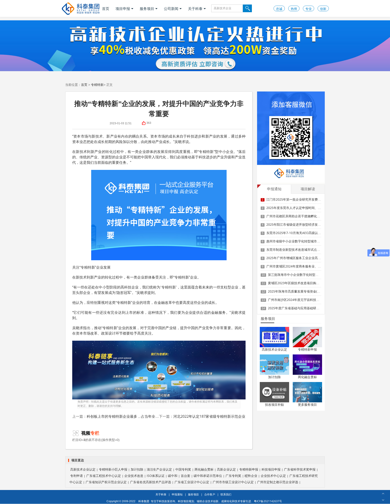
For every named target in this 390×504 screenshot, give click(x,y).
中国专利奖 (183, 469)
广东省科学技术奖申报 (300, 469)
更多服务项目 (307, 404)
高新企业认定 (226, 469)
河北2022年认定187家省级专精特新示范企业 (209, 416)
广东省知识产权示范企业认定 (106, 482)
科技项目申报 (271, 469)
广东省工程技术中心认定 (103, 476)
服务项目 (147, 8)
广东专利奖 (233, 476)
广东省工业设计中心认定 (191, 482)
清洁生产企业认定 (159, 469)
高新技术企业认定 (274, 349)
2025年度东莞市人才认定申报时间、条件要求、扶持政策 (306, 208)
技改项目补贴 (274, 404)
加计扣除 (274, 377)
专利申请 (76, 476)
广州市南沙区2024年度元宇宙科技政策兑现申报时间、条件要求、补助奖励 (320, 300)
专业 (308, 9)
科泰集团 (143, 501)
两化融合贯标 (307, 377)
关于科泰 (195, 8)
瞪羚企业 (251, 476)
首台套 (185, 476)
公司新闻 (171, 8)
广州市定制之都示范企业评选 (277, 482)
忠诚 (279, 9)
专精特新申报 (307, 349)
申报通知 (177, 494)
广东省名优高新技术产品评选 (150, 482)
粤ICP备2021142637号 (268, 501)
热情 (294, 9)
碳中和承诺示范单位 (208, 476)
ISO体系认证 (156, 476)
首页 (105, 8)
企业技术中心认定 (273, 476)
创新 (323, 9)
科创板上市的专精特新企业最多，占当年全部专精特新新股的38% (139, 416)
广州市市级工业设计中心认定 (233, 482)
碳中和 (172, 476)
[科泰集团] (80, 8)
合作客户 (209, 494)
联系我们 (226, 494)
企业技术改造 (133, 476)
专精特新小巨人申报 (113, 469)
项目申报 (123, 8)
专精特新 (97, 84)
